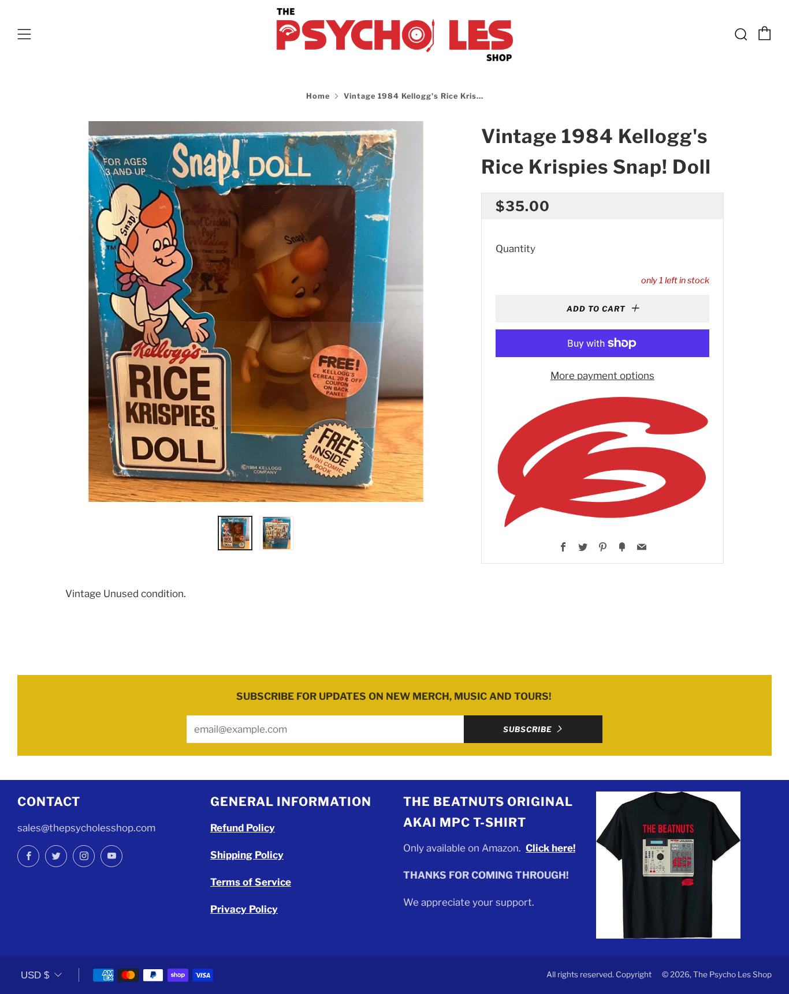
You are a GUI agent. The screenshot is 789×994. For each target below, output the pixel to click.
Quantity (515, 248)
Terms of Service (250, 882)
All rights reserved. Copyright (599, 974)
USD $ (35, 975)
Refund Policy (242, 828)
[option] (255, 311)
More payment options (602, 375)
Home (318, 96)
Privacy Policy (244, 909)
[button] (235, 533)
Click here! (550, 848)
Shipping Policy (247, 855)
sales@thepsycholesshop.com (86, 828)
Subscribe (527, 729)
